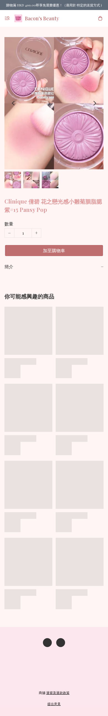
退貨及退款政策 (58, 692)
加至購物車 (54, 250)
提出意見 (54, 704)
